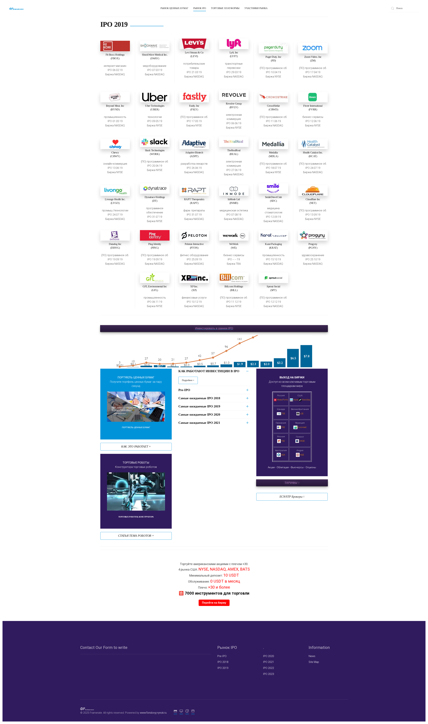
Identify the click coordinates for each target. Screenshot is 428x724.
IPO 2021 (268, 662)
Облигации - (284, 467)
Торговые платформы (225, 8)
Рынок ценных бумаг (174, 8)
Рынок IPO (199, 8)
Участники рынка (256, 8)
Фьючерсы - (298, 467)
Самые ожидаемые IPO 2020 (199, 414)
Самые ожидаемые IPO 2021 (199, 422)
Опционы (311, 467)
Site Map (314, 662)
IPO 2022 (268, 668)
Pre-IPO (184, 390)
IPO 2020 (268, 656)
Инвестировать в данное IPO (214, 328)
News (312, 656)
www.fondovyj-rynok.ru (153, 712)
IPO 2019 (222, 668)
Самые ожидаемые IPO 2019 (199, 406)
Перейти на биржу (214, 602)
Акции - (272, 467)
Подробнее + (188, 380)
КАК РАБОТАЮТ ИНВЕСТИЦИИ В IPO (208, 371)
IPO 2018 (222, 662)
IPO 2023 (268, 674)
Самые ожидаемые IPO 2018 (199, 398)
